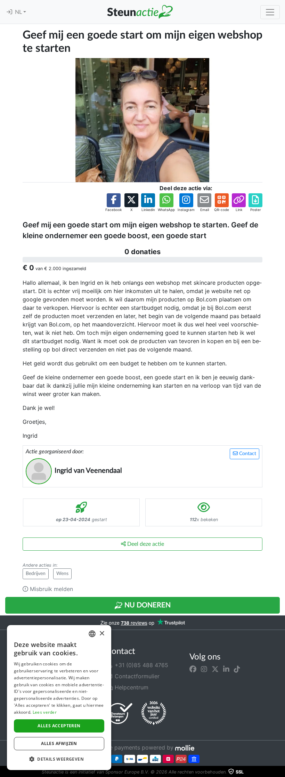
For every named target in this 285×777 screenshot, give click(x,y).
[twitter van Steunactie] (215, 669)
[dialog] (59, 697)
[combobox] (92, 633)
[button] (113, 202)
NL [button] (19, 12)
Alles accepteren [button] (59, 726)
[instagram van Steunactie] (204, 669)
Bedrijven (36, 573)
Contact (247, 453)
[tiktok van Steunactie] (237, 669)
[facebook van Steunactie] (192, 669)
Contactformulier (136, 676)
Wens (62, 573)
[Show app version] (280, 772)
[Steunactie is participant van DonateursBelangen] (120, 713)
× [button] (101, 633)
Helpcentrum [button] (130, 687)
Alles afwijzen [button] (59, 743)
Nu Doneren (147, 605)
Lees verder (45, 712)
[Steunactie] (140, 12)
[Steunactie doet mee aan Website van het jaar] (153, 713)
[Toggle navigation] (270, 12)
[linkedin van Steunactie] (226, 669)
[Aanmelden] (9, 12)
